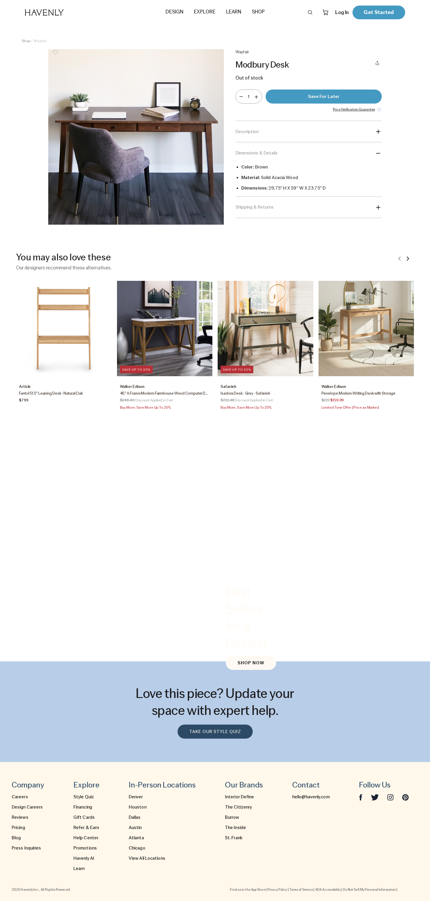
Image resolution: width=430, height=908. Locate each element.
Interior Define (239, 796)
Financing (82, 807)
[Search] (310, 12)
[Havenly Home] (62, 12)
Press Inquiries (26, 848)
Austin (135, 827)
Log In (342, 12)
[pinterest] (405, 796)
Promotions (85, 848)
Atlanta (136, 837)
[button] (136, 137)
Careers (20, 796)
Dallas (135, 817)
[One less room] (241, 96)
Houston (138, 807)
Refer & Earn (86, 827)
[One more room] (256, 96)
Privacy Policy (277, 890)
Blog (16, 837)
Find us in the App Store (247, 890)
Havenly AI (83, 858)
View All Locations (147, 858)
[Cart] (325, 12)
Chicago (137, 848)
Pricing (18, 827)
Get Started (379, 12)
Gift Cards (84, 817)
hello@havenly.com (311, 796)
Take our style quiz (215, 731)
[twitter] (375, 796)
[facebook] (360, 796)
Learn (79, 868)
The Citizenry (238, 807)
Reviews (20, 817)
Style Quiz (83, 796)
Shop (26, 41)
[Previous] (399, 258)
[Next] (407, 258)
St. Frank (233, 837)
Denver (136, 796)
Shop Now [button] (251, 662)
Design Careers (27, 807)
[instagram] (390, 796)
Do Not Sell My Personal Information (369, 890)
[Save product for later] (55, 56)
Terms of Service (301, 890)
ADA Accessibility (328, 890)
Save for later (323, 96)
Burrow (232, 817)
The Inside (235, 827)
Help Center (85, 837)
